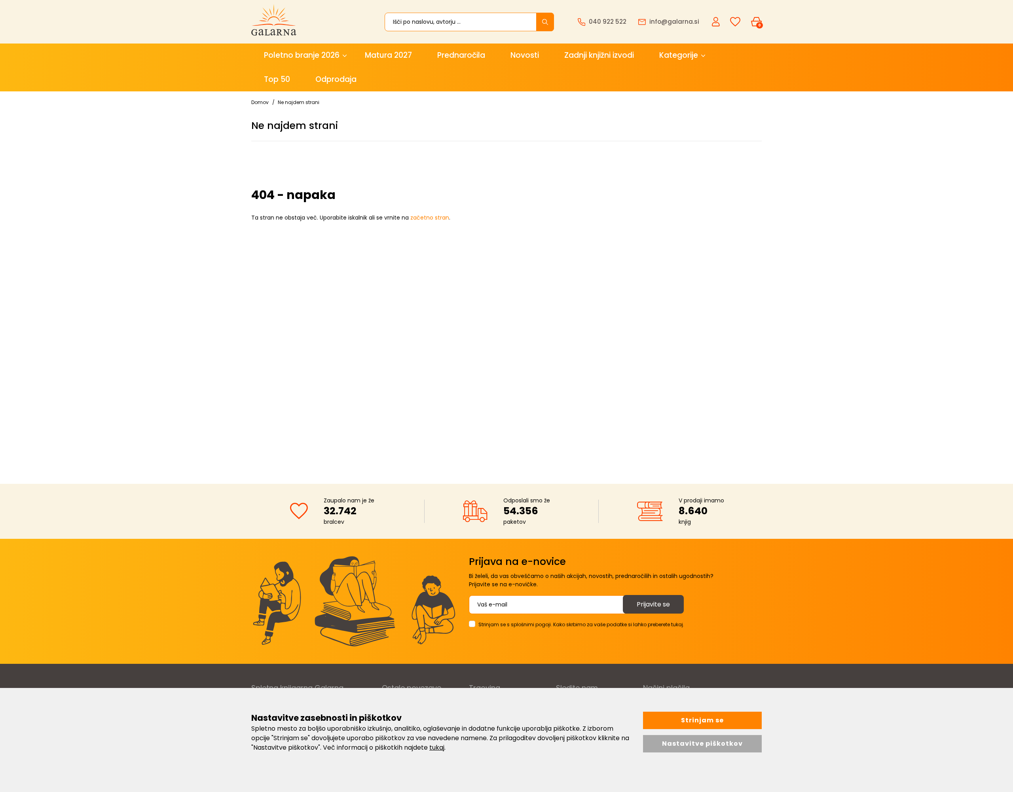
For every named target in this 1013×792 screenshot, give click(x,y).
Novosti (524, 55)
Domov (260, 102)
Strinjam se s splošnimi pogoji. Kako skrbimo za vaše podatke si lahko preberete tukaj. (581, 624)
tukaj (436, 747)
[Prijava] (716, 21)
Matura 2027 (388, 55)
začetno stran (429, 218)
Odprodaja (336, 79)
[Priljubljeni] (735, 22)
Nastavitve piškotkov (702, 743)
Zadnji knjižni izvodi (599, 55)
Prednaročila (461, 55)
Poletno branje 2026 (302, 55)
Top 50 (277, 79)
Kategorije (678, 55)
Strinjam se (702, 720)
